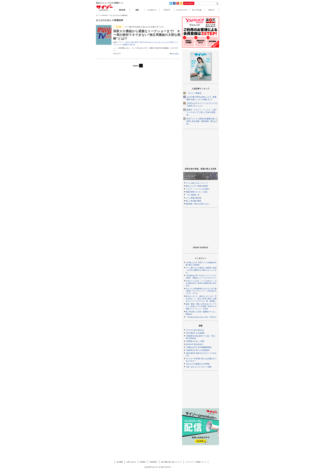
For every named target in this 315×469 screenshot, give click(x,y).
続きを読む (175, 54)
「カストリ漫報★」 (194, 93)
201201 (127, 42)
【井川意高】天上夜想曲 (195, 333)
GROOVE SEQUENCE (194, 344)
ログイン (211, 10)
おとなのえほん (156, 42)
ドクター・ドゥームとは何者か (198, 189)
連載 (137, 10)
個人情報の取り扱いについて (171, 462)
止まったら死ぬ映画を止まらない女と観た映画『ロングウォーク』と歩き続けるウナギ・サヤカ (201, 291)
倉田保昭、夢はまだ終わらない (198, 204)
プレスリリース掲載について (195, 462)
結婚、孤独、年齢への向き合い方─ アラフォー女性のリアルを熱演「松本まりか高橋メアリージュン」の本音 (201, 306)
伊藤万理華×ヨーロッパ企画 (196, 192)
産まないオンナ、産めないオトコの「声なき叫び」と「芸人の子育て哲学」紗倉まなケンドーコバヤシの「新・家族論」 (201, 298)
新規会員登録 (188, 3)
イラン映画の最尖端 (193, 198)
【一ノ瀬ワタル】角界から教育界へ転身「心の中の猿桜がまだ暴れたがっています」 (201, 270)
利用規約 (143, 462)
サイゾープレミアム (104, 7)
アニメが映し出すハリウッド (197, 183)
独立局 (132, 45)
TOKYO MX (143, 42)
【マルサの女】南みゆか (195, 330)
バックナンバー (181, 10)
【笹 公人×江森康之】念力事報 (197, 364)
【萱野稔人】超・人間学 (195, 341)
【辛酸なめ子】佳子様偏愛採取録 (198, 347)
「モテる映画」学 (192, 195)
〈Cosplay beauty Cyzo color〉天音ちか (201, 317)
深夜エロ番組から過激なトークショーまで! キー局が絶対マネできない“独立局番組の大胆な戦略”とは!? (147, 34)
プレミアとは (196, 10)
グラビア (167, 10)
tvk (149, 42)
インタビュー (152, 10)
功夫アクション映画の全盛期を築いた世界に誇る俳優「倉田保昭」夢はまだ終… (202, 121)
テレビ (119, 45)
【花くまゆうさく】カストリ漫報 (198, 367)
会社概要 (119, 462)
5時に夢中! (134, 42)
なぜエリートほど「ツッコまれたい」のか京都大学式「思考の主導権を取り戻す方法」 (201, 283)
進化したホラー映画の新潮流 (197, 186)
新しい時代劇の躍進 (193, 201)
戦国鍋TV (126, 45)
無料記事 (122, 10)
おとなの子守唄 (168, 42)
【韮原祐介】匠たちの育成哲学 (198, 350)
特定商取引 (154, 462)
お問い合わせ (131, 462)
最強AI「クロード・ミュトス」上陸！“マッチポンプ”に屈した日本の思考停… (202, 112)
